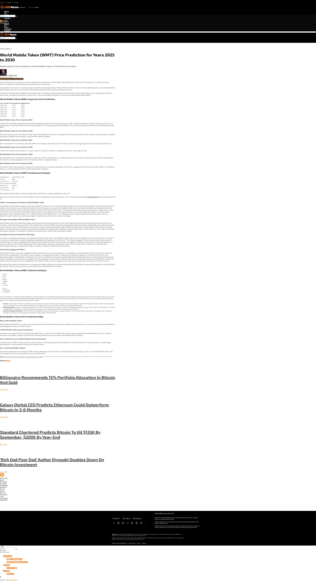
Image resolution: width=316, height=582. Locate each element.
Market (7, 555)
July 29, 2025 (4, 390)
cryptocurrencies (92, 197)
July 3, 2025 (3, 444)
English (2, 2)
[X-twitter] (114, 523)
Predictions (7, 49)
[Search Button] (16, 16)
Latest (10, 573)
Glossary (7, 18)
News (6, 570)
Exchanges (8, 29)
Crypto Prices (15, 558)
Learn (6, 564)
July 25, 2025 (4, 417)
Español (9, 2)
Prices (6, 15)
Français (16, 2)
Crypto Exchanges (17, 561)
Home (2, 49)
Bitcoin (6, 11)
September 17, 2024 (6, 77)
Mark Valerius (13, 75)
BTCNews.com (13, 580)
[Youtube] (132, 523)
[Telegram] (118, 523)
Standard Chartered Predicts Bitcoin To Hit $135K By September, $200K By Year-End (50, 434)
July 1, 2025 (3, 472)
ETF (5, 13)
